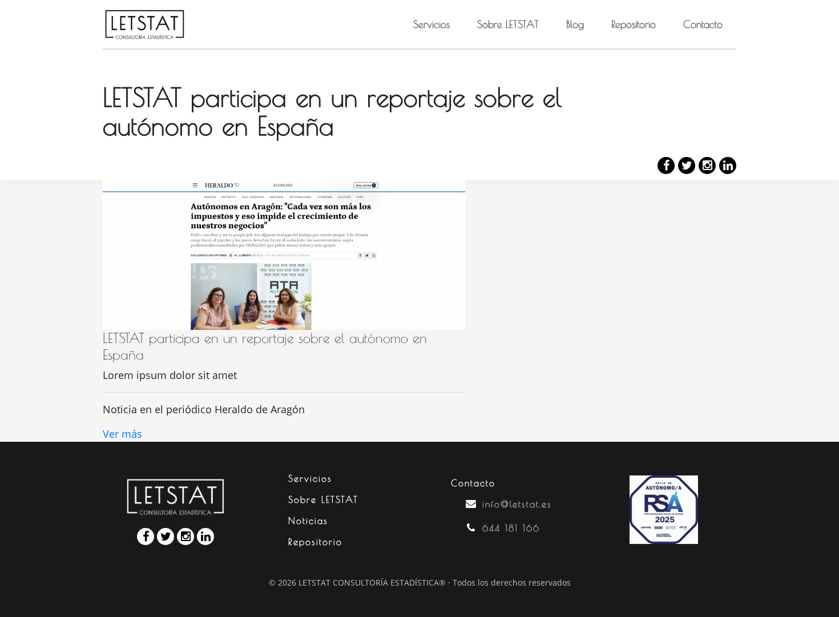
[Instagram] (707, 165)
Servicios (431, 24)
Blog (575, 24)
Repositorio (633, 24)
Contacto (703, 24)
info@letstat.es (517, 504)
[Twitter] (686, 165)
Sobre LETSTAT (508, 24)
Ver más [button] (122, 434)
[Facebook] (666, 165)
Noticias (308, 520)
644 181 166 (511, 528)
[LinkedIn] (727, 165)
